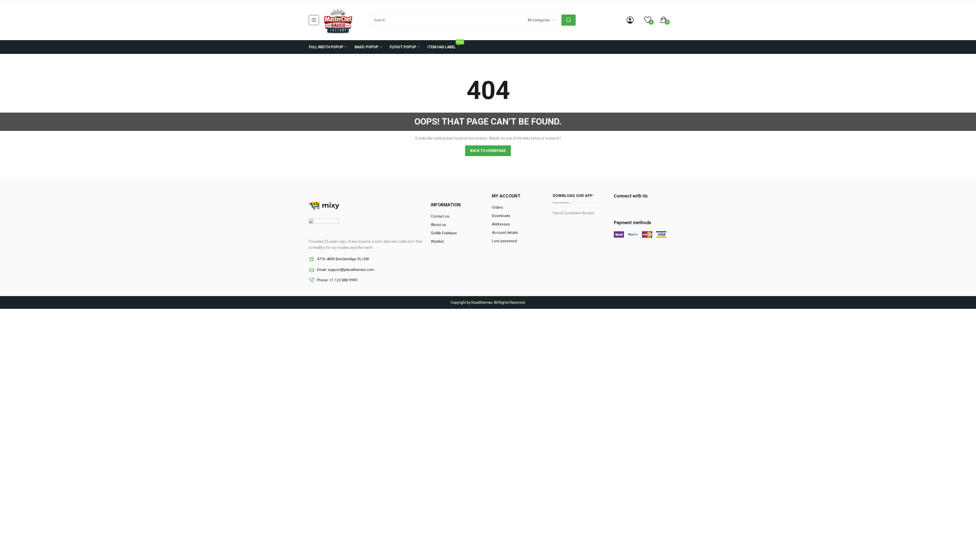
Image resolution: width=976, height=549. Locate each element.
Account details (505, 232)
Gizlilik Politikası (444, 233)
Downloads (501, 216)
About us (438, 224)
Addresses (501, 224)
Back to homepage (488, 151)
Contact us (440, 216)
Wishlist (437, 241)
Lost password (504, 241)
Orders (497, 207)
